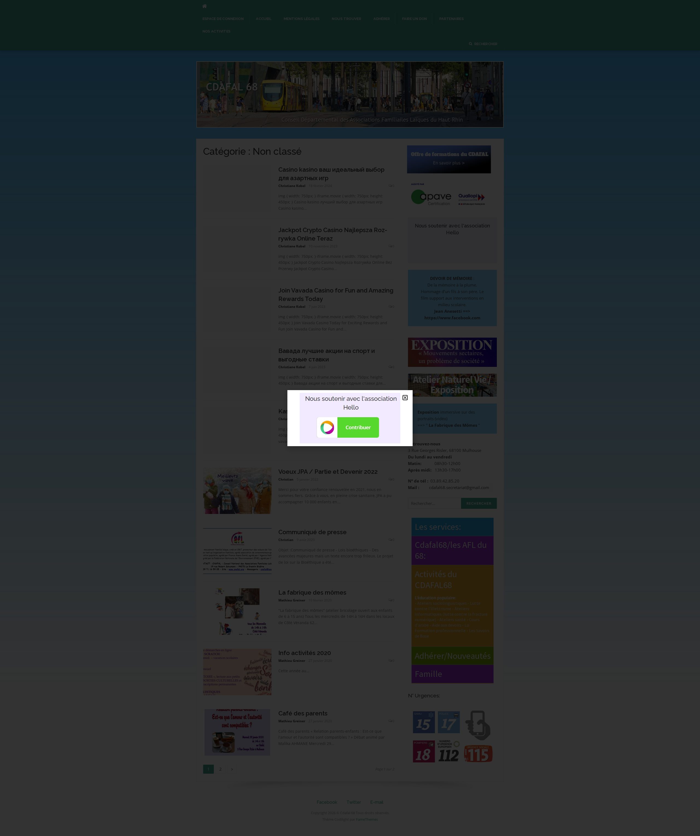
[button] (405, 398)
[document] (350, 418)
